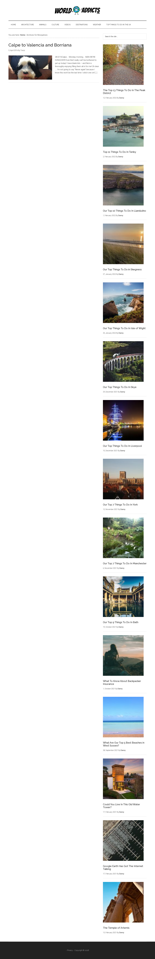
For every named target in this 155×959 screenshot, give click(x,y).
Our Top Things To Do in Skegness (122, 269)
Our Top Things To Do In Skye (119, 387)
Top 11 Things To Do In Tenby (119, 151)
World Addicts (77, 10)
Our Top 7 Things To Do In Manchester (125, 563)
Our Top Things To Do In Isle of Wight (124, 328)
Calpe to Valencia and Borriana (40, 44)
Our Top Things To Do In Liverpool (122, 445)
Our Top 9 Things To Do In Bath (120, 622)
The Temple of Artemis (116, 927)
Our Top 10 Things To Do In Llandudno (124, 210)
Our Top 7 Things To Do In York (120, 504)
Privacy (70, 950)
